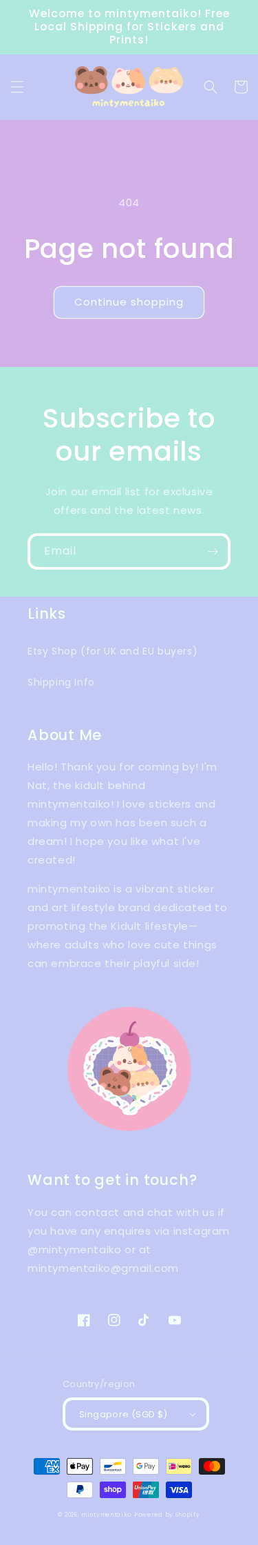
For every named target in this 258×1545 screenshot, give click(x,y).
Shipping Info (61, 682)
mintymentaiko (106, 1515)
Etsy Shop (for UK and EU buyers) (112, 651)
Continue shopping (129, 302)
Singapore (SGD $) (123, 1414)
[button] (17, 87)
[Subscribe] (212, 551)
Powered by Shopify (167, 1515)
